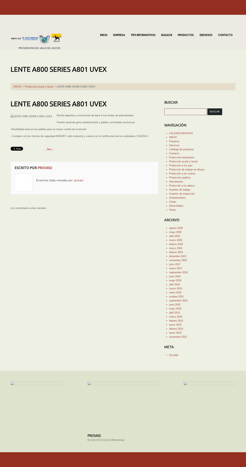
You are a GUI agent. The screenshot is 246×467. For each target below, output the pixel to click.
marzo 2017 (175, 268)
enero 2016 (175, 292)
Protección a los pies (181, 165)
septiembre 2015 (178, 300)
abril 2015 (174, 312)
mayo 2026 (175, 232)
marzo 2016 (175, 288)
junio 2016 (174, 276)
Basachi (166, 34)
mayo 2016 (175, 280)
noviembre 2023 (178, 260)
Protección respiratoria (181, 157)
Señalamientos (177, 197)
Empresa (119, 34)
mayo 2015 (175, 308)
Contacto (225, 34)
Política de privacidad (111, 440)
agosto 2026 (176, 228)
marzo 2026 (175, 240)
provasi (45, 168)
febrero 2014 (176, 328)
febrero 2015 (176, 320)
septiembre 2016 (178, 272)
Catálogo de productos (181, 149)
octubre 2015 (176, 296)
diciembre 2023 (177, 256)
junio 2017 (174, 264)
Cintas (172, 201)
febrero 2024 (176, 252)
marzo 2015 (175, 316)
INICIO (103, 34)
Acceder (173, 355)
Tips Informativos (143, 34)
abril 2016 (174, 284)
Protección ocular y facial (39, 86)
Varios (172, 209)
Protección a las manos (182, 173)
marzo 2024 (175, 248)
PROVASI (94, 435)
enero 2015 (175, 324)
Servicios (205, 34)
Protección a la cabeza (182, 185)
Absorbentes (176, 181)
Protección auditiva (179, 177)
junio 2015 (174, 304)
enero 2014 (175, 332)
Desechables (176, 205)
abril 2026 (174, 236)
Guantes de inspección (182, 193)
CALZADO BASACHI (181, 133)
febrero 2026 (176, 244)
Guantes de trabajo (179, 189)
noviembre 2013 (178, 336)
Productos (186, 34)
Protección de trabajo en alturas (186, 169)
